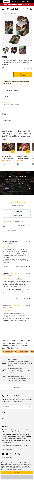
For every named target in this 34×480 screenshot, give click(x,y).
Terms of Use (23, 463)
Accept (17, 472)
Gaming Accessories (8, 351)
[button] (31, 9)
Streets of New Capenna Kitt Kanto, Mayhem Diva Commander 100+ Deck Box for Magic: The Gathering (16, 255)
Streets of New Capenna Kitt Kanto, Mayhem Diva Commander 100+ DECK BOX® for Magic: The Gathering (12, 13)
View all (4, 139)
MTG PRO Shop (15, 1)
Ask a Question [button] (18, 215)
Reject (17, 477)
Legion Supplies (26, 1)
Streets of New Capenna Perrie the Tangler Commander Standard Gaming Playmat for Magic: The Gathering (8, 158)
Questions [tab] (17, 221)
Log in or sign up (7, 83)
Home (3, 13)
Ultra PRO (6, 1)
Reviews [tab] (6, 221)
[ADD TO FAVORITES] (29, 43)
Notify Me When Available (22, 74)
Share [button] (7, 266)
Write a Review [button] (18, 211)
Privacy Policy (4, 464)
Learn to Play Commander (21, 351)
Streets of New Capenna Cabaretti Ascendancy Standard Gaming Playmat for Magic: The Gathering (23, 158)
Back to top (17, 387)
